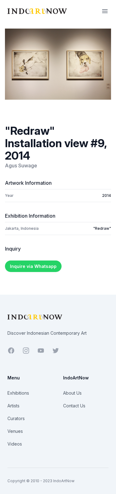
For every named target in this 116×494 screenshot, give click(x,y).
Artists (13, 405)
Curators (16, 418)
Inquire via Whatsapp (33, 266)
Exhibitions (18, 393)
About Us (72, 393)
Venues (15, 431)
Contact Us (74, 405)
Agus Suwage (21, 165)
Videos (14, 443)
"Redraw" (102, 228)
